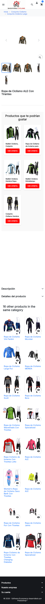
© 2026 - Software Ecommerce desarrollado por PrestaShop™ (22, 599)
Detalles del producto (13, 296)
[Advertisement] (22, 261)
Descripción (8, 288)
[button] (32, 4)
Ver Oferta (12, 151)
